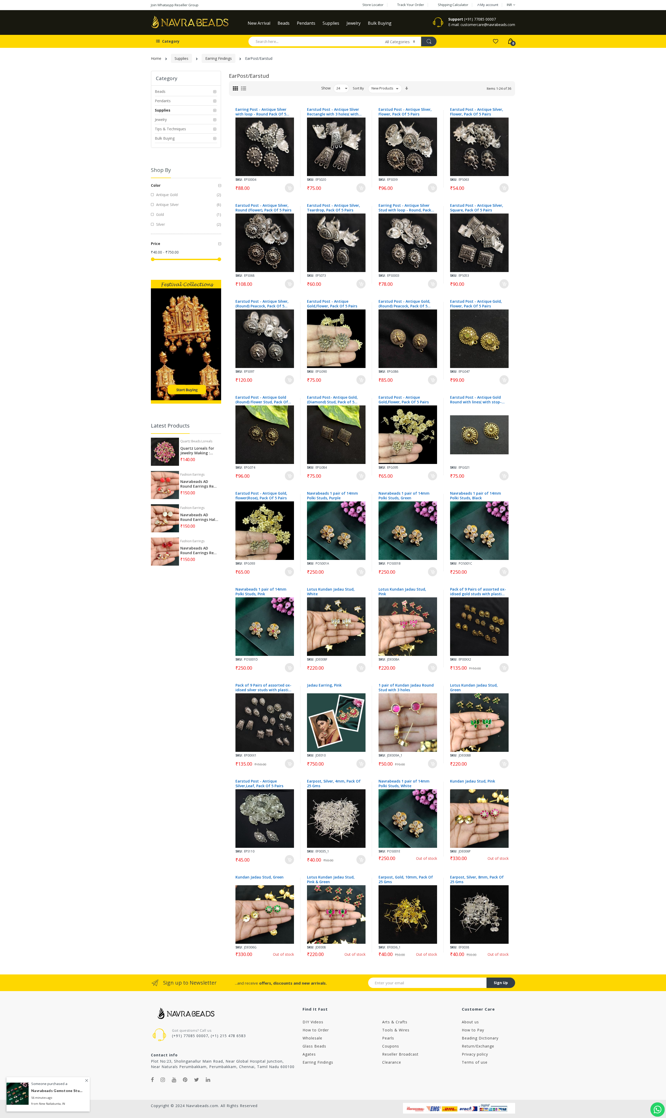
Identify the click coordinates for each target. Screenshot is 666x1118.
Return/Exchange (478, 1046)
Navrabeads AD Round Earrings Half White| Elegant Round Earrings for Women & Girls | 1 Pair (198, 517)
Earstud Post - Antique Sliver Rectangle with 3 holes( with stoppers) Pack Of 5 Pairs (333, 112)
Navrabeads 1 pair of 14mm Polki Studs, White (404, 783)
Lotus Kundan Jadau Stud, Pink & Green (331, 879)
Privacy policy (475, 1054)
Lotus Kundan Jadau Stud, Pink (402, 591)
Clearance (391, 1062)
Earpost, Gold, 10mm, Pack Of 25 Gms (406, 879)
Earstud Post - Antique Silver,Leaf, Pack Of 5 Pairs (259, 783)
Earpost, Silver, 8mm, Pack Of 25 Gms (477, 879)
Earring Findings (218, 58)
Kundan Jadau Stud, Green (259, 877)
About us (470, 1021)
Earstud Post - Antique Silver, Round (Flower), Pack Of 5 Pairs (263, 207)
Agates (309, 1054)
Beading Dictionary (480, 1038)
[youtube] (174, 1079)
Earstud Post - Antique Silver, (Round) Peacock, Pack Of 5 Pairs (262, 303)
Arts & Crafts (394, 1021)
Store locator (372, 4)
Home (156, 58)
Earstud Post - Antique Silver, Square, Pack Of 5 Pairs (476, 207)
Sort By (358, 88)
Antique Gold (166, 194)
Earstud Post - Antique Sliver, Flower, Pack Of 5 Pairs (405, 112)
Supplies (181, 58)
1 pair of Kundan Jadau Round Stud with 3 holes (406, 687)
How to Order (316, 1029)
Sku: (239, 179)
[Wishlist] (495, 40)
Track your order (410, 4)
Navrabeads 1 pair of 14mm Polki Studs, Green (404, 495)
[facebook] (152, 1079)
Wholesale (312, 1038)
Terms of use (475, 1062)
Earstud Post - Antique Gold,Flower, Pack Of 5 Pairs (332, 303)
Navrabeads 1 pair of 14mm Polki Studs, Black (475, 495)
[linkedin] (208, 1079)
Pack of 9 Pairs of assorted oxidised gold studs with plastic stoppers (478, 591)
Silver (160, 224)
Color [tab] (156, 185)
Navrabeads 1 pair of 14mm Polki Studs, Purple (332, 495)
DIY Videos (313, 1021)
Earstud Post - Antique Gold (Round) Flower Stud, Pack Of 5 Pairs (263, 399)
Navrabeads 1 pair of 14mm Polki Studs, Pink (260, 591)
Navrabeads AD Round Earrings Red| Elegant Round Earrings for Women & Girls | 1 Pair (199, 550)
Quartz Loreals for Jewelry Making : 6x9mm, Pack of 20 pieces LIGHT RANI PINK (197, 450)
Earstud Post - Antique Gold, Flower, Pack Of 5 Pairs (476, 303)
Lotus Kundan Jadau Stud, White (331, 591)
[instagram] (163, 1079)
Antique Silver (167, 204)
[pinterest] (185, 1079)
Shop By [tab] (161, 169)
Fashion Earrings (192, 474)
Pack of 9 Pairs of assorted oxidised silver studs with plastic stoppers (263, 687)
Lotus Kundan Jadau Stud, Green (474, 687)
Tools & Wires (395, 1029)
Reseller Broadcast (400, 1054)
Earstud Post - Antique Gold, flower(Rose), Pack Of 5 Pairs (261, 495)
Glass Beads (314, 1046)
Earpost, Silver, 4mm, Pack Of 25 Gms (334, 783)
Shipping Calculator (453, 4)
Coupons (390, 1046)
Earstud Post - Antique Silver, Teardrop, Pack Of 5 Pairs (333, 207)
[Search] (429, 41)
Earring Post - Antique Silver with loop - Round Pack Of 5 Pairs (260, 112)
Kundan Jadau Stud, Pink (472, 781)
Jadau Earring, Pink (324, 685)
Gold (159, 214)
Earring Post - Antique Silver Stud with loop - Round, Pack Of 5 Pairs (405, 207)
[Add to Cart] (289, 187)
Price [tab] (155, 243)
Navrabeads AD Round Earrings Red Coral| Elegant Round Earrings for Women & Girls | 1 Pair (198, 484)
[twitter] (196, 1079)
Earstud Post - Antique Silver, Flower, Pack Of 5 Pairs (476, 112)
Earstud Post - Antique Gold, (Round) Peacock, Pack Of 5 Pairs (404, 303)
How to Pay (473, 1029)
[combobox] (314, 41)
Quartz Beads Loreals (196, 441)
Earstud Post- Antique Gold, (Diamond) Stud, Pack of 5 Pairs (332, 399)
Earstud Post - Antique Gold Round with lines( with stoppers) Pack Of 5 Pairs (476, 399)
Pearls (388, 1038)
